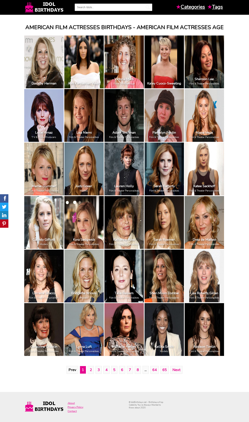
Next (176, 369)
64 (154, 369)
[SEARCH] (148, 7)
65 (164, 369)
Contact (72, 411)
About (71, 403)
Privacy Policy (75, 407)
